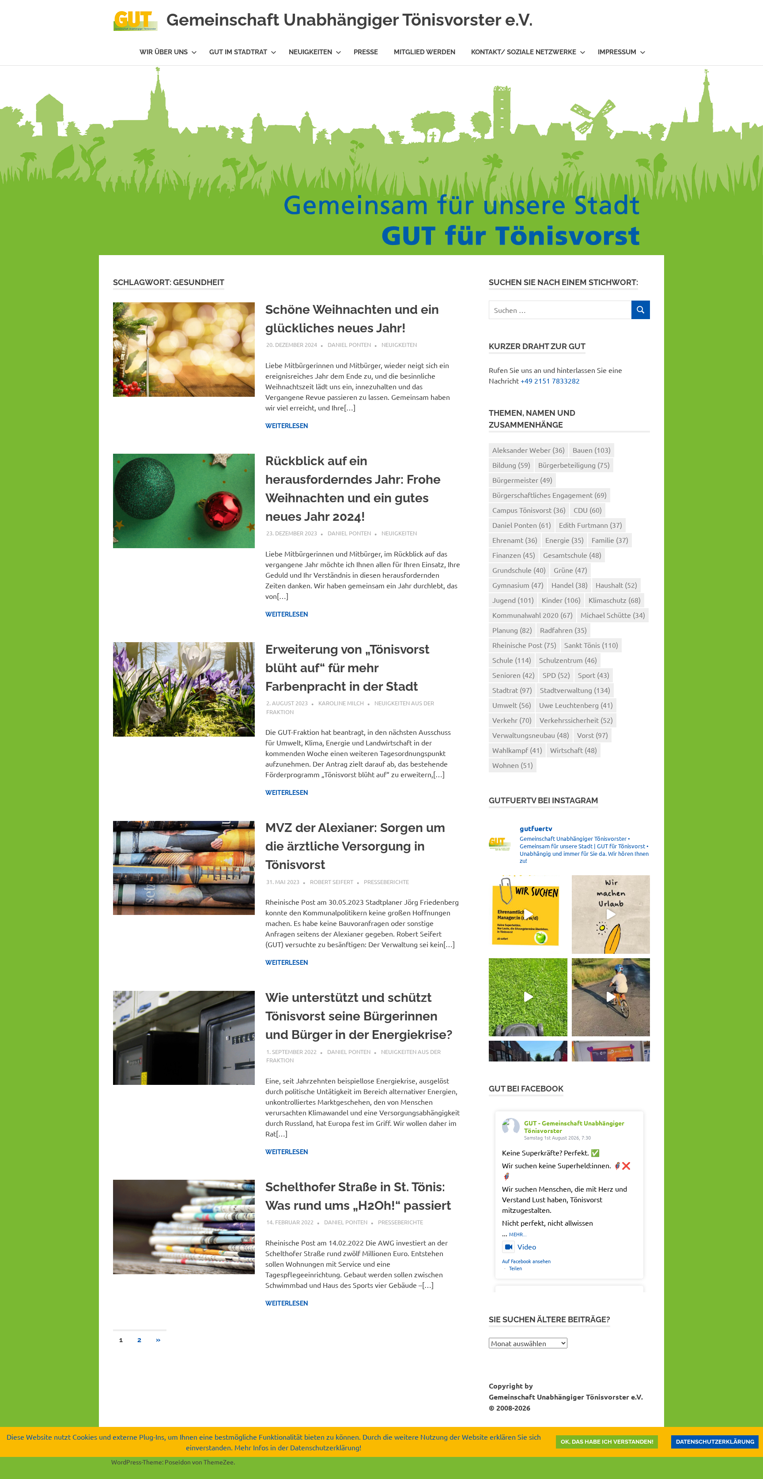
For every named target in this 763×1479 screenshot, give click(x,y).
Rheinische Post (524, 644)
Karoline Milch (341, 703)
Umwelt (511, 704)
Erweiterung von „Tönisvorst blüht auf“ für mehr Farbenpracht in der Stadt (347, 668)
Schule (511, 659)
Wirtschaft (573, 749)
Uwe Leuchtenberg (576, 704)
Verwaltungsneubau (530, 734)
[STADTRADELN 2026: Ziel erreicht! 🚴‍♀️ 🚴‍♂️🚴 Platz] (611, 997)
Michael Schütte (613, 614)
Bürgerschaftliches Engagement (549, 494)
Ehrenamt (514, 539)
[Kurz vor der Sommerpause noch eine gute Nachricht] (528, 997)
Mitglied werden (424, 52)
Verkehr (512, 719)
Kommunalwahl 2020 (532, 614)
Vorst (592, 734)
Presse (366, 52)
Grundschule (519, 569)
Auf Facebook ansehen (526, 1260)
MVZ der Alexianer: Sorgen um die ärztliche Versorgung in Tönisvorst (355, 846)
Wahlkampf (517, 749)
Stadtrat (512, 689)
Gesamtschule (572, 554)
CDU (588, 509)
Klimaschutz (615, 599)
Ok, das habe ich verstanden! (607, 1441)
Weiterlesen (286, 425)
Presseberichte (386, 881)
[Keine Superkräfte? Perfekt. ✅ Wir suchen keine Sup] (528, 914)
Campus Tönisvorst (529, 509)
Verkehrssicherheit (576, 719)
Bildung (511, 464)
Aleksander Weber (528, 449)
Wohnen (512, 764)
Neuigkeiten (310, 52)
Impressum (617, 52)
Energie (564, 539)
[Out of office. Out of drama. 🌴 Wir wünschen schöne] (611, 914)
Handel (569, 584)
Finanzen (513, 554)
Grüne (570, 569)
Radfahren (563, 629)
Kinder (561, 599)
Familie (610, 539)
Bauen (592, 449)
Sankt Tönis (591, 644)
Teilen (515, 1268)
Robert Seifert (331, 881)
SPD (556, 674)
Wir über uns (164, 52)
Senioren (513, 674)
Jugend (513, 599)
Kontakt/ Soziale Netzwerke (523, 52)
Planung (512, 629)
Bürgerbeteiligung (574, 464)
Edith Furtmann (590, 524)
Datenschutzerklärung (715, 1441)
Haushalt (616, 584)
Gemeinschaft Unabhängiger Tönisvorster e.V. (349, 20)
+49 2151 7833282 (550, 380)
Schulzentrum (568, 659)
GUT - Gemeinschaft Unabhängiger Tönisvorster (574, 1126)
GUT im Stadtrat (238, 52)
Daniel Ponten (349, 344)
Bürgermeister (522, 479)
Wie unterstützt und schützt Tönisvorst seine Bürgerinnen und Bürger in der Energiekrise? (359, 1016)
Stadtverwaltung (575, 689)
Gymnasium (518, 584)
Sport (593, 674)
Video (526, 1246)
